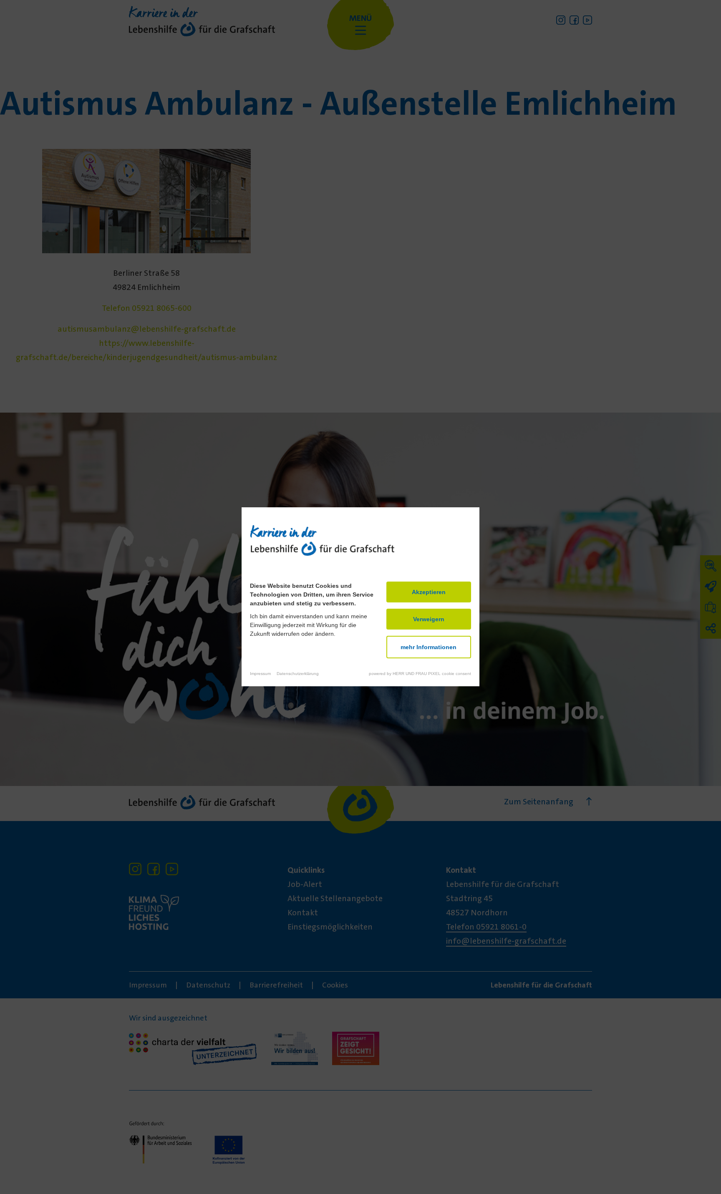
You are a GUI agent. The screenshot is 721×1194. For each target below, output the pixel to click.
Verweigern (428, 619)
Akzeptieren (429, 592)
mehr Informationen (428, 647)
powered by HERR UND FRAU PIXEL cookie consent (420, 674)
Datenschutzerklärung (298, 674)
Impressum (260, 674)
